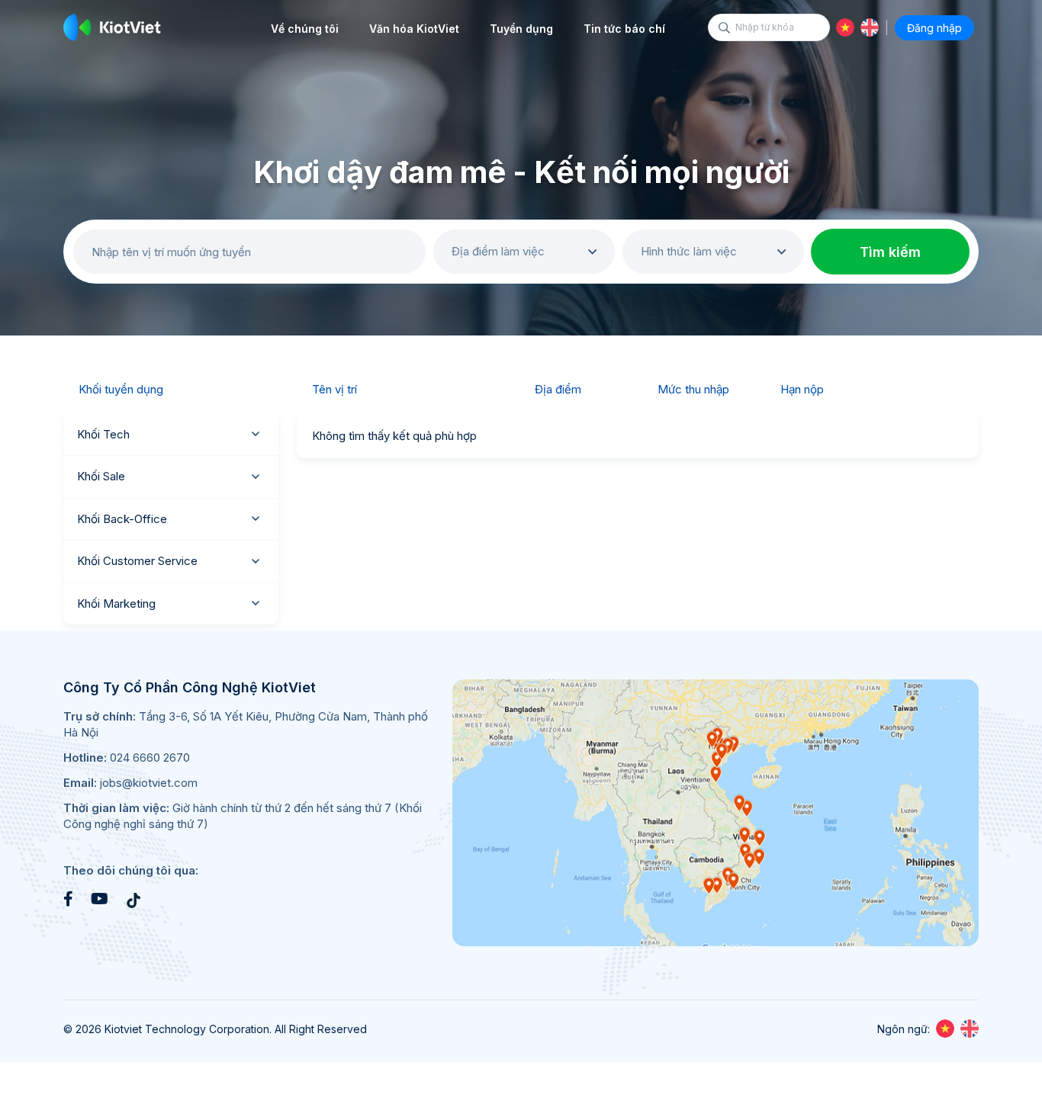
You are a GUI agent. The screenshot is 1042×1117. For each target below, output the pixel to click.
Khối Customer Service (137, 561)
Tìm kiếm (890, 252)
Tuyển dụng (521, 28)
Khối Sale (101, 476)
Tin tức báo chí (624, 28)
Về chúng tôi (305, 28)
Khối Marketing (116, 603)
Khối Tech (103, 434)
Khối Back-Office (122, 519)
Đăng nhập (934, 27)
